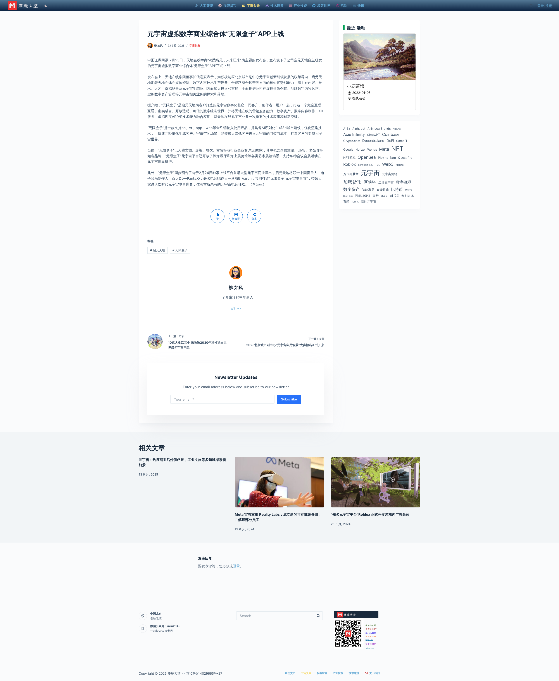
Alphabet (358, 128)
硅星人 (384, 196)
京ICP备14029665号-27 (204, 673)
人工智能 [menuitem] (206, 5)
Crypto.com (351, 141)
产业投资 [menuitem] (300, 5)
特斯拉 (408, 190)
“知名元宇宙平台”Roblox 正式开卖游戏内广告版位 (370, 514)
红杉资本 (408, 196)
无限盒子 (180, 250)
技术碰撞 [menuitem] (276, 5)
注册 (548, 5)
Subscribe (289, 399)
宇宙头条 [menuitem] (253, 5)
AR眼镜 (397, 129)
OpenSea (367, 157)
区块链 (370, 182)
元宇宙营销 (389, 174)
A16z (346, 128)
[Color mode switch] (44, 5)
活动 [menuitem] (344, 5)
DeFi (390, 140)
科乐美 (394, 196)
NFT (397, 148)
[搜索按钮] (318, 615)
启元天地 (157, 250)
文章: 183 (236, 308)
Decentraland (373, 140)
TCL (377, 165)
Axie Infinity (354, 134)
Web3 (387, 164)
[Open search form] (531, 5)
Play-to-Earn (387, 157)
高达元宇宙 (368, 201)
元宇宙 (370, 173)
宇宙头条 (195, 45)
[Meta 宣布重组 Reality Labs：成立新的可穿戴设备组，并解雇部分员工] (279, 482)
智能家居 (368, 189)
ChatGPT (373, 134)
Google (348, 149)
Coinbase (390, 134)
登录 (540, 5)
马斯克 (355, 201)
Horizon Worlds (366, 149)
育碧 (346, 201)
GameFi (401, 141)
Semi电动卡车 (365, 165)
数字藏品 (404, 182)
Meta (384, 149)
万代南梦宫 (351, 174)
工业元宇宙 (386, 182)
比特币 (397, 189)
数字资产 (351, 189)
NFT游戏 (349, 157)
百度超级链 (362, 196)
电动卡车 (348, 196)
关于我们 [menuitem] (374, 673)
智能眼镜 (382, 189)
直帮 (376, 196)
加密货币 (352, 182)
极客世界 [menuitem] (323, 5)
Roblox (349, 164)
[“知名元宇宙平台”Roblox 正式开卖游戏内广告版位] (375, 482)
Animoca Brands (379, 128)
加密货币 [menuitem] (229, 5)
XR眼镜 (400, 165)
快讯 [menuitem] (361, 5)
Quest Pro (405, 157)
